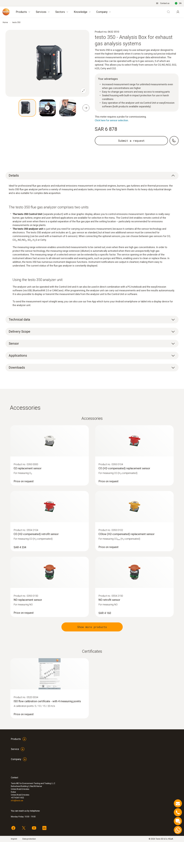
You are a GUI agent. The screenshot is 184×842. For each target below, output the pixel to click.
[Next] (86, 107)
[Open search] (168, 12)
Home (5, 22)
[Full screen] (83, 90)
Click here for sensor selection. (112, 120)
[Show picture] (27, 108)
